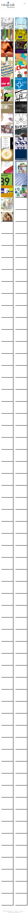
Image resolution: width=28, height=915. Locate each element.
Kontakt (16, 911)
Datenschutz (10, 912)
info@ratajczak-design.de (8, 911)
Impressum (21, 911)
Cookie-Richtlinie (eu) (16, 912)
